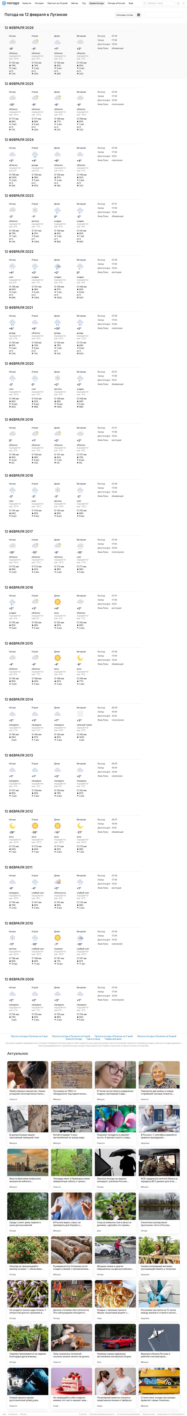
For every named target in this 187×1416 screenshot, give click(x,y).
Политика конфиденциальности (101, 1414)
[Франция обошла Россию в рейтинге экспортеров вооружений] (159, 1344)
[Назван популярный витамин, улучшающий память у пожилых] (159, 1256)
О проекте (83, 1414)
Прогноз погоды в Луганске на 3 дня (29, 1036)
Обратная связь (148, 1414)
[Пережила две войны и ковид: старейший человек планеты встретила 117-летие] (159, 1081)
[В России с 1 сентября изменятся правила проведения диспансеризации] (159, 1125)
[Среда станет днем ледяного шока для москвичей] (27, 1213)
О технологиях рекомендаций (128, 1414)
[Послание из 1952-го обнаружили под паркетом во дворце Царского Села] (71, 1081)
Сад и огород (93, 1039)
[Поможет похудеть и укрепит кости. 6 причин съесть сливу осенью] (115, 1125)
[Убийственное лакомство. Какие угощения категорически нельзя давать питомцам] (27, 1081)
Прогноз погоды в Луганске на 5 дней (71, 1036)
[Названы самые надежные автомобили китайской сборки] (115, 1344)
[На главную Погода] (12, 3)
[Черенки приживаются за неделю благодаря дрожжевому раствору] (27, 1344)
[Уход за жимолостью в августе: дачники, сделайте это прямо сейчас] (115, 1213)
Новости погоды (74, 1039)
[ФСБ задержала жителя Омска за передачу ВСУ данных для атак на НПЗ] (159, 1169)
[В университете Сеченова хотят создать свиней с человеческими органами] (71, 1256)
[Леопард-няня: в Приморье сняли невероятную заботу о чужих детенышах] (71, 1169)
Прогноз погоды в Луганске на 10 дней (156, 1036)
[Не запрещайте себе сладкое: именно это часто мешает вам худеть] (71, 1388)
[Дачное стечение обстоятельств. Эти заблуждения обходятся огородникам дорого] (71, 1300)
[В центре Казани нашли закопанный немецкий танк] (27, 1125)
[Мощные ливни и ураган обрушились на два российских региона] (115, 1256)
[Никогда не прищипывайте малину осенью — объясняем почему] (27, 1256)
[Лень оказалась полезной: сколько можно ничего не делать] (71, 1344)
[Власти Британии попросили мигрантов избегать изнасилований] (27, 1169)
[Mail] (4, 3)
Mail (4, 1414)
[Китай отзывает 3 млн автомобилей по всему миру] (71, 1125)
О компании (13, 1414)
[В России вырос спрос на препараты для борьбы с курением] (71, 1213)
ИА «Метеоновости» (177, 1414)
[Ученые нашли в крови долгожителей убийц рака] (27, 1388)
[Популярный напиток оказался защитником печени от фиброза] (115, 1388)
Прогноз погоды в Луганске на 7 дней (114, 1036)
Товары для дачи (113, 1039)
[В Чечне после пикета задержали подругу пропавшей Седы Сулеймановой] (115, 1081)
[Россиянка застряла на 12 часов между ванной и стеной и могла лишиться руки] (159, 1300)
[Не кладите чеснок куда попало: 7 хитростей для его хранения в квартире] (27, 1300)
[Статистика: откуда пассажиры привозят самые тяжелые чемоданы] (159, 1388)
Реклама (23, 1414)
